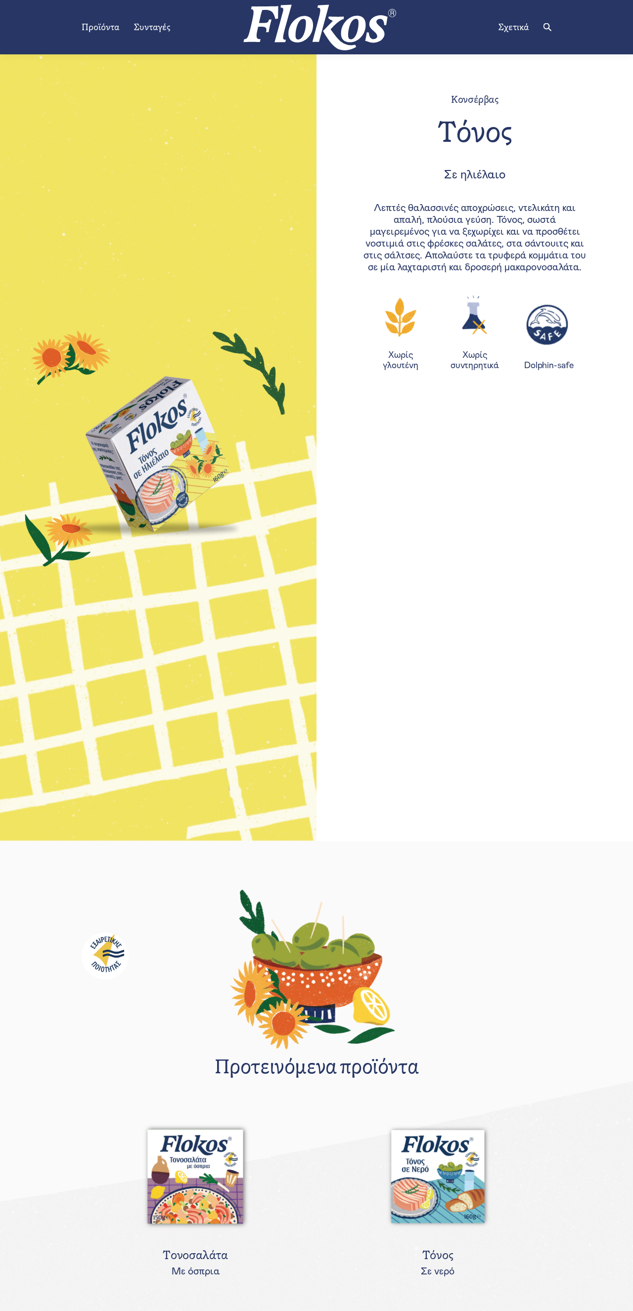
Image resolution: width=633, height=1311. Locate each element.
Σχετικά (513, 27)
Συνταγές (152, 27)
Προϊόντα (100, 27)
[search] (547, 27)
